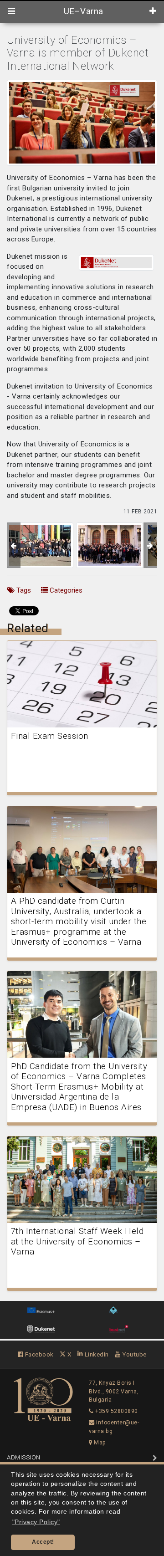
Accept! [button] (43, 1542)
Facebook (38, 1354)
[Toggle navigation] (11, 11)
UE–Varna (82, 11)
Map (99, 1442)
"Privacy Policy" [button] (36, 1522)
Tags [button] (23, 590)
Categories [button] (65, 590)
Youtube (134, 1354)
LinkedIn (96, 1354)
